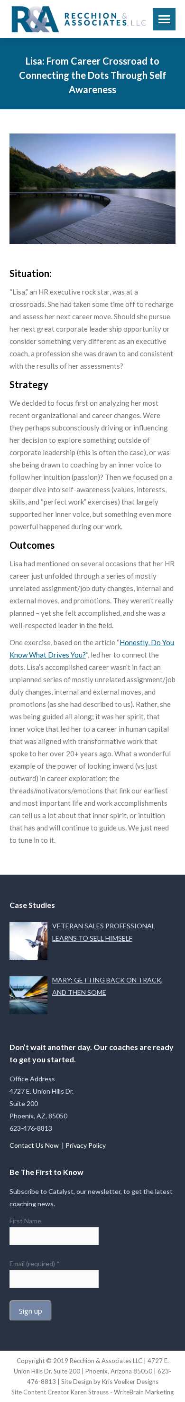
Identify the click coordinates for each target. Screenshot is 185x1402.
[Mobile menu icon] (164, 19)
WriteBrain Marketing (144, 1392)
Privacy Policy (85, 1145)
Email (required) (34, 1263)
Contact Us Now (34, 1145)
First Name (25, 1221)
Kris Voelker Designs (130, 1381)
